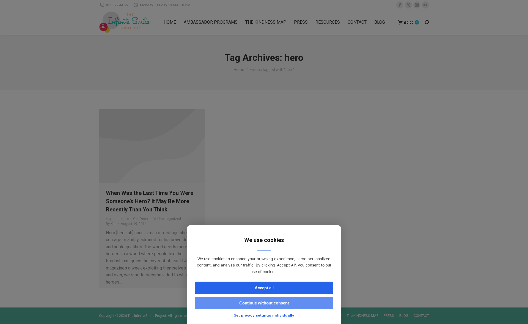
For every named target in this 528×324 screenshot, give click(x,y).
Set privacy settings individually (264, 315)
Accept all (264, 287)
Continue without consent (264, 303)
